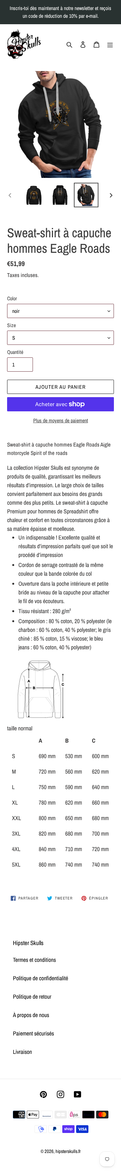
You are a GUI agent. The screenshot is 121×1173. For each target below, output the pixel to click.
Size (11, 325)
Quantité (15, 351)
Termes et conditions (34, 960)
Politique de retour (32, 997)
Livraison (22, 1052)
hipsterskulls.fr (68, 1151)
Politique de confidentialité (40, 978)
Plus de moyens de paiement (60, 420)
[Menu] (110, 43)
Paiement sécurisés (33, 1033)
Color (12, 298)
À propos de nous (31, 1015)
